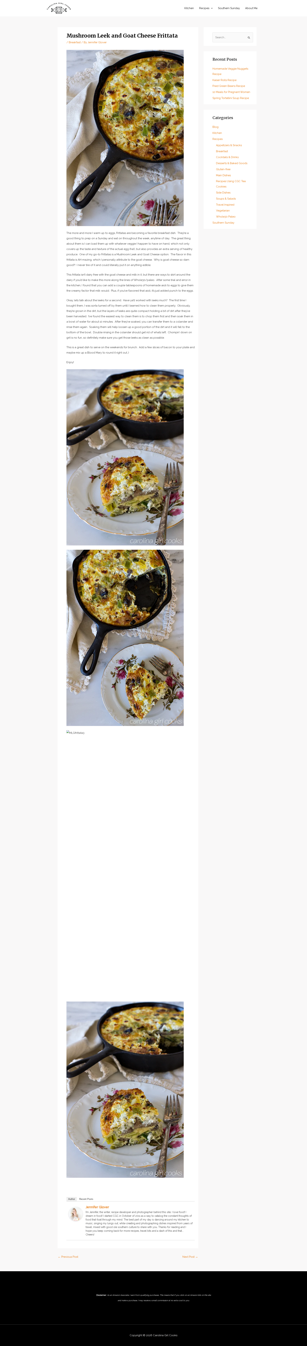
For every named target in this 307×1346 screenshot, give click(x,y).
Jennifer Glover (97, 1207)
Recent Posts (86, 1199)
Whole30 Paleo (226, 216)
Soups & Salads (226, 198)
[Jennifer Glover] (76, 1213)
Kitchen (189, 8)
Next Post (190, 1256)
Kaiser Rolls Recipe (224, 80)
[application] (211, 8)
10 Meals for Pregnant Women (231, 92)
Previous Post (68, 1256)
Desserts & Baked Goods (231, 163)
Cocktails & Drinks (227, 157)
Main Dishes (223, 175)
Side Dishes (223, 192)
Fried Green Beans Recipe (228, 86)
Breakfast (75, 42)
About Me (251, 8)
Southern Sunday (229, 8)
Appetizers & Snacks (229, 145)
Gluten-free (223, 169)
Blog (215, 127)
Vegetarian (223, 210)
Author (71, 1199)
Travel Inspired (225, 204)
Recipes (204, 8)
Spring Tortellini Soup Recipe (230, 98)
